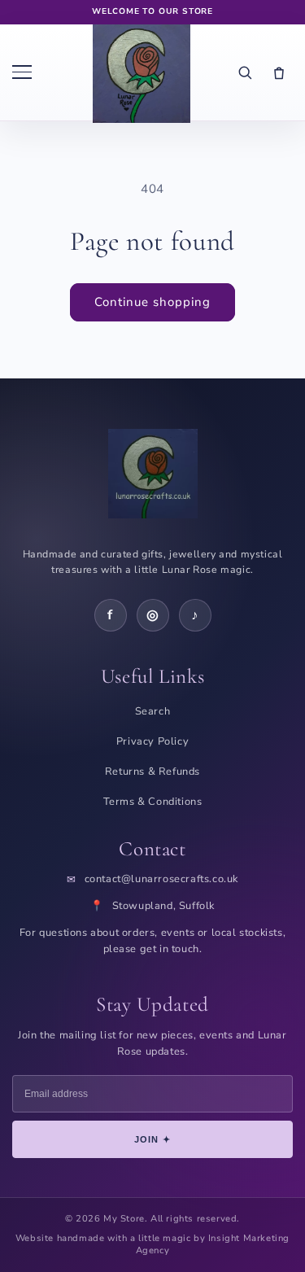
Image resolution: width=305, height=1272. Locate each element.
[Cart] (279, 72)
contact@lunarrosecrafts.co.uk (161, 879)
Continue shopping (152, 302)
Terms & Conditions (153, 801)
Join (152, 1139)
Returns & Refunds (152, 771)
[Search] (245, 72)
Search (153, 711)
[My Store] (141, 72)
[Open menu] (29, 72)
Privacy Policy (152, 741)
